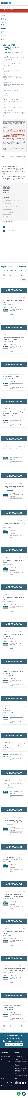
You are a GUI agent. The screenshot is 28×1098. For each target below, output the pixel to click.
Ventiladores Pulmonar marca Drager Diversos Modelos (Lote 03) (13, 375)
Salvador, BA (10, 304)
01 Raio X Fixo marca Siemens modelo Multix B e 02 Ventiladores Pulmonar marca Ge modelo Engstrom (14, 970)
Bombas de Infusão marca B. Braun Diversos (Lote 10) (13, 635)
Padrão (23, 279)
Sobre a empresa (5, 1058)
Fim (3, 277)
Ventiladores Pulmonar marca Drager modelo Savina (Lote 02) (13, 338)
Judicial (4, 307)
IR (25, 7)
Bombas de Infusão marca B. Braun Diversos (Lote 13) (13, 746)
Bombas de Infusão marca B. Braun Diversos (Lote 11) (13, 672)
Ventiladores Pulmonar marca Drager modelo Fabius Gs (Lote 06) (13, 487)
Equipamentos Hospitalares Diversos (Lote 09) (13, 598)
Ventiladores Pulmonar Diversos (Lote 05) (14, 450)
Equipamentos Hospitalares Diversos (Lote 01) (13, 301)
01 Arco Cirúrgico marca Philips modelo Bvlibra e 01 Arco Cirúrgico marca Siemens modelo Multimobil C (13, 895)
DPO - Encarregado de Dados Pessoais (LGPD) (21, 1074)
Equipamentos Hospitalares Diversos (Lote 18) (13, 932)
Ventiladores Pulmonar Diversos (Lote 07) (14, 524)
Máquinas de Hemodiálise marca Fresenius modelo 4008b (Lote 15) (12, 821)
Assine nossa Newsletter (14, 1045)
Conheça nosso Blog (6, 1056)
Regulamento (18, 1056)
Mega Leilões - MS (5, 1061)
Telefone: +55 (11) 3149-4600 (19, 1071)
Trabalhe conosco (5, 1060)
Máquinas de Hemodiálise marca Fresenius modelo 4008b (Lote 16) (12, 858)
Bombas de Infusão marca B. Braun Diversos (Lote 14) (13, 784)
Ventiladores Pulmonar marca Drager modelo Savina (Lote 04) (13, 412)
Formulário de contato (20, 1068)
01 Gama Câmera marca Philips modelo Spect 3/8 (12, 1006)
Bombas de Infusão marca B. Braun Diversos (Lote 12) (13, 709)
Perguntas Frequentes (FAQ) (20, 1058)
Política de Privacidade (20, 1061)
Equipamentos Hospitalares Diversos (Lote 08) (13, 561)
